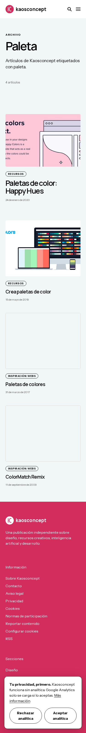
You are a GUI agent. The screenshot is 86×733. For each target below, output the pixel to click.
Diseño (12, 670)
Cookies (13, 608)
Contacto (14, 586)
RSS (9, 638)
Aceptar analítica (60, 716)
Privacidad (14, 601)
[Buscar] (69, 9)
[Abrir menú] (78, 9)
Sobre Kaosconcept (23, 578)
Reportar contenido (22, 623)
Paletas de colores (25, 384)
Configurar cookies (22, 631)
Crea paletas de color (28, 291)
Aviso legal (14, 593)
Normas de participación (26, 616)
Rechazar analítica (25, 716)
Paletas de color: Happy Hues (31, 187)
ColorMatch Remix (25, 477)
